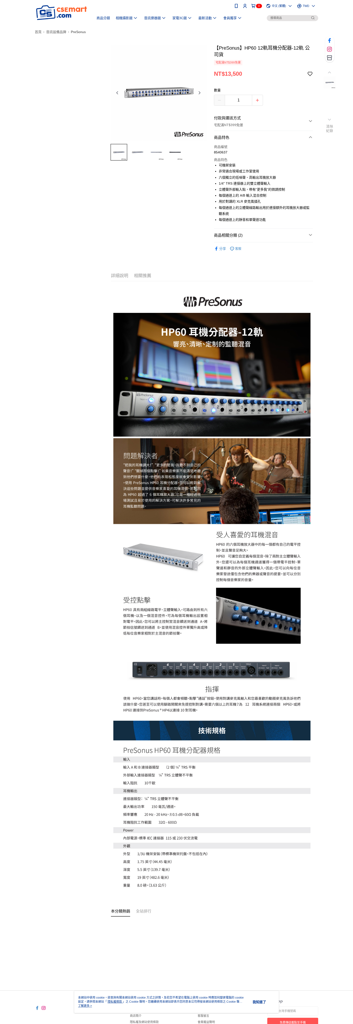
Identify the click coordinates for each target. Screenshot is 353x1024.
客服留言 (203, 1016)
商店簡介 (135, 1016)
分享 (222, 249)
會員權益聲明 (206, 1022)
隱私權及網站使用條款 (144, 1022)
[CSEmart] (61, 12)
